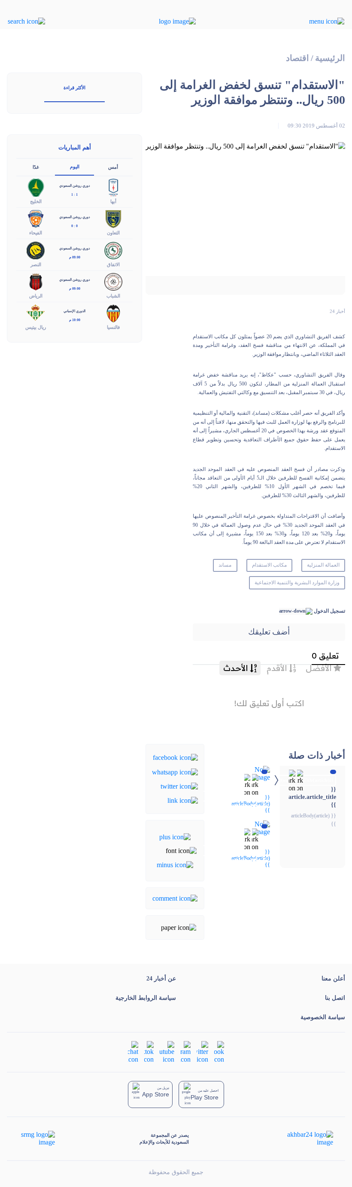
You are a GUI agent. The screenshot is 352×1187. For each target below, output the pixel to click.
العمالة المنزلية (323, 565)
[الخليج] (36, 187)
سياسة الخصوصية (322, 1017)
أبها (113, 201)
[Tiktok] (149, 1051)
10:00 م (74, 320)
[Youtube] (167, 1051)
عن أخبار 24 (161, 978)
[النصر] (36, 249)
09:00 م (74, 257)
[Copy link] (182, 800)
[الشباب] (113, 281)
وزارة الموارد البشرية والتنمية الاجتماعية (297, 583)
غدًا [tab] (36, 167)
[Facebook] (175, 757)
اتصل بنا (335, 998)
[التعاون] (113, 218)
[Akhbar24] (303, 1138)
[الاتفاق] (113, 249)
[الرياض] (36, 281)
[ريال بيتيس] (36, 312)
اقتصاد (297, 58)
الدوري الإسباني (74, 311)
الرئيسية (330, 58)
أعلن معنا (333, 978)
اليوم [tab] (74, 166)
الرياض (35, 295)
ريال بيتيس (35, 327)
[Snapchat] (133, 1051)
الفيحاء (35, 232)
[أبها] (113, 187)
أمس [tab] (113, 167)
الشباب (113, 295)
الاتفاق (113, 264)
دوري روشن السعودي (74, 186)
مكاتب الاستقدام (269, 565)
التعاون (113, 232)
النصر (35, 264)
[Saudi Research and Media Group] (37, 1138)
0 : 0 (74, 226)
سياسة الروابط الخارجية (145, 998)
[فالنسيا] (113, 312)
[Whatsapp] (175, 771)
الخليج (36, 201)
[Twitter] (179, 785)
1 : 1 (74, 195)
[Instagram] (185, 1051)
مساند (224, 565)
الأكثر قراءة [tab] (74, 87)
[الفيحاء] (36, 218)
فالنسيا (113, 327)
